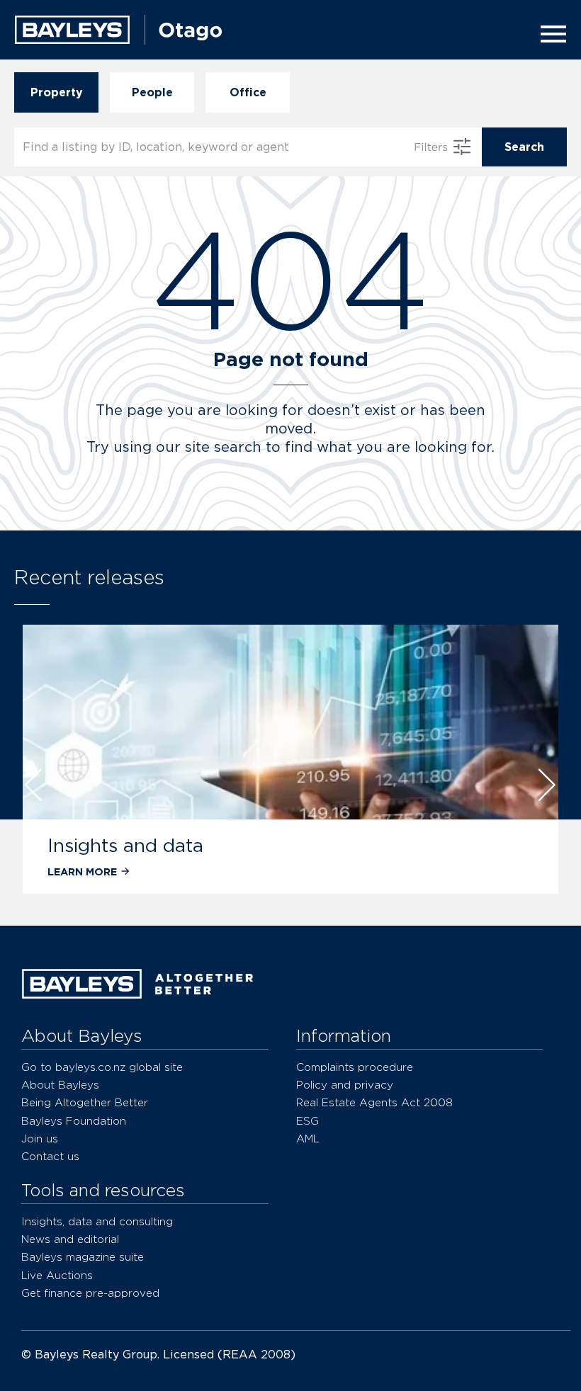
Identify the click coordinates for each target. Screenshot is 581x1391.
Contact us (50, 1156)
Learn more (82, 871)
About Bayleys (60, 1084)
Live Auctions (57, 1275)
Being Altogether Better (84, 1102)
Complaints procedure (354, 1067)
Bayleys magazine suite (82, 1257)
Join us (39, 1138)
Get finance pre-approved (90, 1293)
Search (524, 147)
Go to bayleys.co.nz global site (102, 1067)
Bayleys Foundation (73, 1121)
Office (248, 92)
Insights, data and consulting (97, 1221)
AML (308, 1138)
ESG (307, 1121)
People (152, 92)
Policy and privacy (344, 1084)
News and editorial (70, 1239)
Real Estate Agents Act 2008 (374, 1102)
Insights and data (125, 845)
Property (56, 92)
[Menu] (549, 33)
